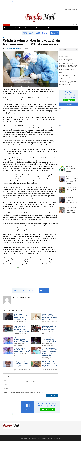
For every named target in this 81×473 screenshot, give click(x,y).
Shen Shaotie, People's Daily (12, 48)
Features (32, 27)
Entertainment (45, 27)
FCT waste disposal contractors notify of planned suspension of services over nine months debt (49, 351)
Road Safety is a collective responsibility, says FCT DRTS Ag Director (21, 328)
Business (21, 27)
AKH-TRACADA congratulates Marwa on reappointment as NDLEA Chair (49, 316)
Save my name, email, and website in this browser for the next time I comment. (24, 392)
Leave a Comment (9, 377)
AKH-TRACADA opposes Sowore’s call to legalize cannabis (68, 60)
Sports (57, 27)
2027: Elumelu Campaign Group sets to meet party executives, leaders (21, 316)
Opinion (38, 27)
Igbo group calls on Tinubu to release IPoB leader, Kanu (49, 328)
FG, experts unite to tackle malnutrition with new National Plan (67, 71)
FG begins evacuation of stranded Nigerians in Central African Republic (21, 364)
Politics (15, 27)
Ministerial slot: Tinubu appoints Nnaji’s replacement (21, 339)
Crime (26, 27)
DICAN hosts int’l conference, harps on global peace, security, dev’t (49, 364)
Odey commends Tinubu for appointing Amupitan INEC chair (22, 350)
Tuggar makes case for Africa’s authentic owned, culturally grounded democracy (68, 83)
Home (5, 27)
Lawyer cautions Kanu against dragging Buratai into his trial (49, 339)
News (10, 27)
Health (52, 27)
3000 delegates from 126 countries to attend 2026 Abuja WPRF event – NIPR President (33, 25)
